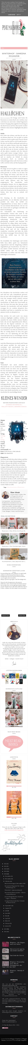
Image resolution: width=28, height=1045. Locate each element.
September (8, 905)
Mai (6, 916)
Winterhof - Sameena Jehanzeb (13, 890)
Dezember (8, 876)
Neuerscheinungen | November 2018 (15, 883)
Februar (7, 923)
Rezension (21, 487)
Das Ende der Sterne (17, 955)
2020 (5, 869)
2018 (5, 874)
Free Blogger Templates (14, 1039)
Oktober (7, 881)
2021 (5, 866)
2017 (5, 929)
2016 (5, 931)
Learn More (11, 14)
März (6, 921)
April (6, 918)
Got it (19, 14)
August (7, 908)
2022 (5, 864)
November (8, 879)
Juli (6, 910)
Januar (7, 926)
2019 (5, 871)
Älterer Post (22, 615)
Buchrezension (12, 487)
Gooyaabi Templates (21, 1040)
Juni (6, 913)
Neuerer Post (5, 615)
